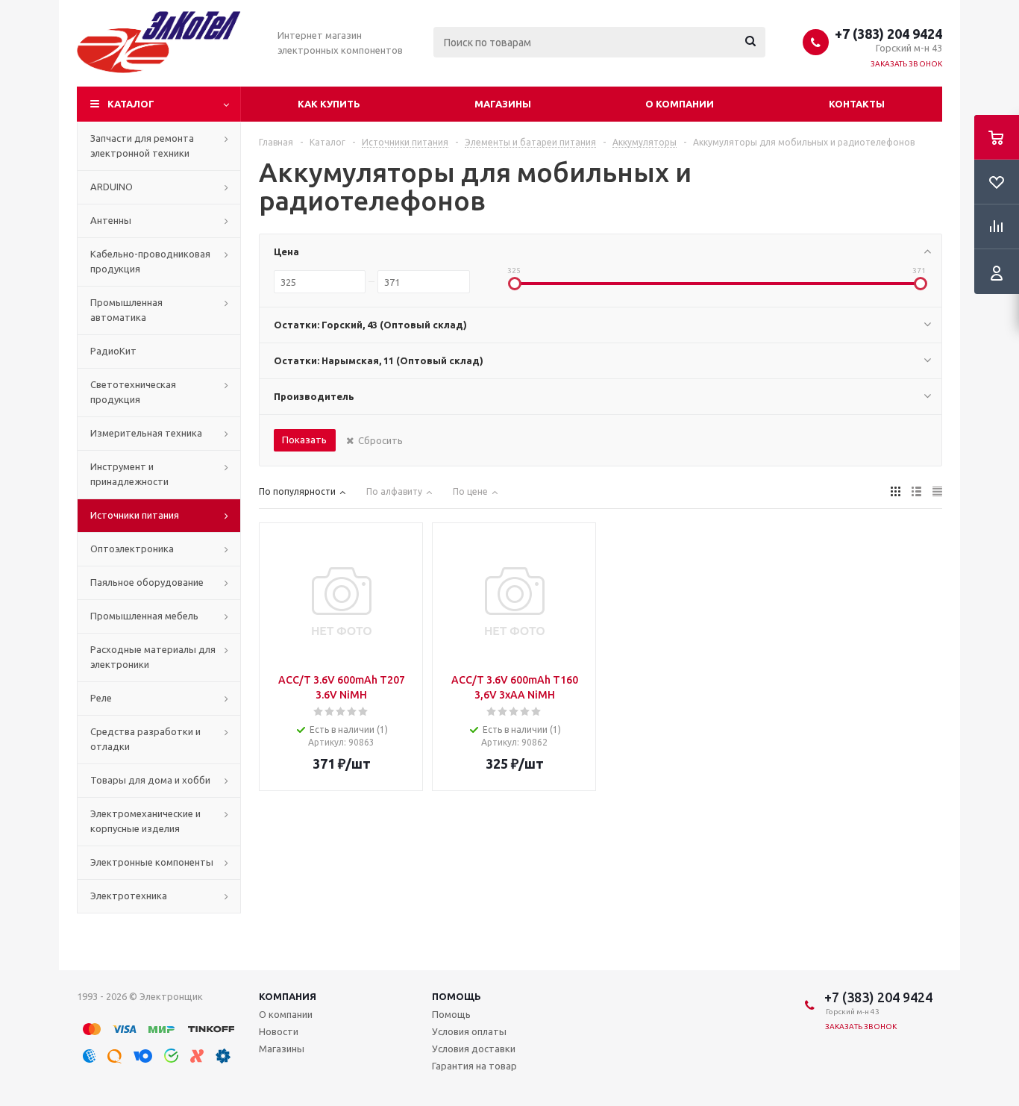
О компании (679, 104)
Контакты (857, 104)
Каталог (130, 104)
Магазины (502, 104)
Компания (287, 996)
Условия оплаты (469, 1031)
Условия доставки (473, 1048)
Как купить (329, 104)
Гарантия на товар (474, 1065)
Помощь (456, 996)
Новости (278, 1031)
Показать (304, 439)
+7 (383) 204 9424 (888, 33)
